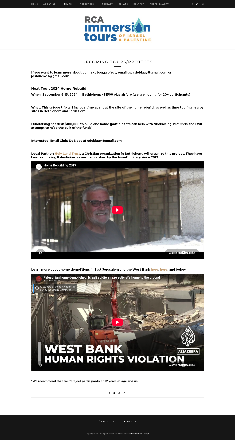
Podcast (107, 4)
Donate (123, 4)
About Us (49, 4)
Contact (138, 4)
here (154, 269)
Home (34, 4)
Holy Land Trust (67, 154)
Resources (87, 4)
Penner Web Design (140, 433)
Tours (68, 4)
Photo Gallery (159, 4)
